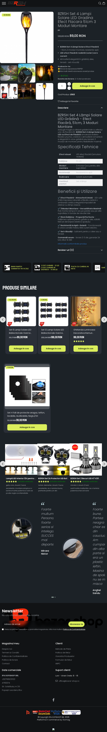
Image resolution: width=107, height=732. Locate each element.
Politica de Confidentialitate (74, 629)
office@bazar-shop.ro (68, 681)
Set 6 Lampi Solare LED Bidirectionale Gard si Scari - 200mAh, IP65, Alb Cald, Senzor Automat (20, 331)
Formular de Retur (63, 660)
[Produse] (4, 4)
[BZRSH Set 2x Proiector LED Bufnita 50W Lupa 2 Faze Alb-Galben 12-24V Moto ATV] (53, 459)
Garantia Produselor (64, 656)
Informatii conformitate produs (72, 244)
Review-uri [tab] (66, 250)
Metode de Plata (63, 649)
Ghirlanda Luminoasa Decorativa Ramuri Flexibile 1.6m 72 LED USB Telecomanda (84, 331)
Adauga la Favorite (69, 101)
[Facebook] (53, 700)
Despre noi (7, 649)
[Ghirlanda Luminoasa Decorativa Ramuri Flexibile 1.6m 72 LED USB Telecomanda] (85, 311)
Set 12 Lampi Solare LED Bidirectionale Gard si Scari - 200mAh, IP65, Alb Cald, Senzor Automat (52, 331)
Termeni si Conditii (10, 652)
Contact (6, 663)
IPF (59, 30)
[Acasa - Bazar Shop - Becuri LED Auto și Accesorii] (17, 3)
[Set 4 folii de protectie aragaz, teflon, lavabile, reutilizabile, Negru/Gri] (27, 386)
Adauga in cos (87, 86)
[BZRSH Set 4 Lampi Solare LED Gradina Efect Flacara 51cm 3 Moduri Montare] (27, 37)
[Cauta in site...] (100, 3)
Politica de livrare (10, 660)
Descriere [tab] (63, 107)
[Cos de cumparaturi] (103, 3)
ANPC (57, 663)
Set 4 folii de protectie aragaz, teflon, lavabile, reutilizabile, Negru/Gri (26, 414)
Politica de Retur (62, 652)
